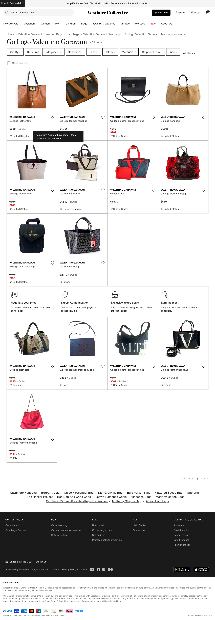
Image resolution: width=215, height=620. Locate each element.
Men (57, 23)
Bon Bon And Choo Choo (74, 497)
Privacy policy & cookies (74, 569)
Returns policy (59, 535)
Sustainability (181, 530)
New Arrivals (10, 23)
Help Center (139, 525)
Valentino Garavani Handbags (102, 34)
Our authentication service (66, 530)
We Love (140, 23)
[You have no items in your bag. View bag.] (208, 12)
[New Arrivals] (20, 23)
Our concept (12, 525)
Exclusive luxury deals (125, 303)
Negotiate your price (23, 303)
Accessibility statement (17, 569)
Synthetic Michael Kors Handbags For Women (77, 501)
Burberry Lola (50, 493)
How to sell (98, 525)
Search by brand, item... (23, 12)
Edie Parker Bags (138, 493)
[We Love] (147, 23)
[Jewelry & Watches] (117, 23)
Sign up (195, 12)
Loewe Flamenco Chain (111, 497)
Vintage (125, 23)
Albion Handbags (157, 501)
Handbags (72, 34)
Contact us (139, 530)
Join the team (181, 540)
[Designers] (38, 23)
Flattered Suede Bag (168, 493)
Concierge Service (15, 530)
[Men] (63, 23)
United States (34, 615)
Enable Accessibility (12, 3)
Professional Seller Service (107, 540)
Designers (29, 23)
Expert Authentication (75, 303)
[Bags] (89, 23)
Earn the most (170, 303)
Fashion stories (182, 545)
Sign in (180, 12)
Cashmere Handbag (23, 493)
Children (71, 23)
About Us (166, 23)
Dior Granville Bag (110, 493)
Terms (56, 569)
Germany (46, 615)
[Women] (52, 23)
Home (10, 34)
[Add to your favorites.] (52, 117)
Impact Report (182, 535)
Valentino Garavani (30, 34)
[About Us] (174, 23)
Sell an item (161, 12)
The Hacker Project (40, 497)
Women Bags (54, 34)
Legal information (41, 569)
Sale (153, 23)
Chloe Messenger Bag (79, 493)
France (6, 615)
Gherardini (194, 493)
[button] (208, 12)
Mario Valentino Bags (170, 497)
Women (45, 23)
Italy (62, 615)
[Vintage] (132, 23)
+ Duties (21, 129)
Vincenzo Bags (141, 497)
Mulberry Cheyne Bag (126, 501)
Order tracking (59, 525)
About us (179, 525)
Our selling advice (102, 530)
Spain (55, 615)
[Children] (78, 23)
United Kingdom (19, 615)
